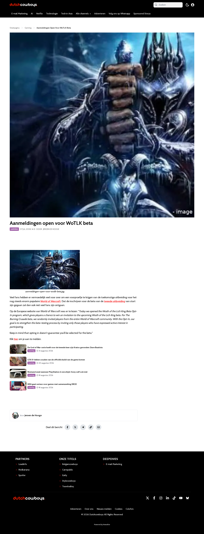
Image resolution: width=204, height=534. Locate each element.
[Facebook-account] (154, 498)
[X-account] (147, 498)
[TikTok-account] (174, 498)
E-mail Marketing (19, 13)
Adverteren (99, 13)
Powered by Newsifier (102, 524)
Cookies (118, 509)
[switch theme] (187, 5)
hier (16, 339)
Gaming (14, 229)
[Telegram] (83, 427)
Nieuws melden (104, 509)
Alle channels (82, 13)
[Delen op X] (75, 427)
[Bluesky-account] (187, 498)
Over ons (89, 509)
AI (32, 13)
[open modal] (192, 5)
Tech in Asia (66, 13)
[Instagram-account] (161, 498)
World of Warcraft (50, 301)
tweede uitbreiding (114, 301)
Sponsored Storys (142, 13)
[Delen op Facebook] (67, 427)
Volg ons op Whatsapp (119, 13)
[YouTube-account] (180, 498)
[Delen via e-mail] (98, 427)
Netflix (39, 13)
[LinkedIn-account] (167, 498)
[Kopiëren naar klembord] (91, 427)
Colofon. (130, 509)
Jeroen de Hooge (51, 229)
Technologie (52, 13)
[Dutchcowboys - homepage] (23, 5)
